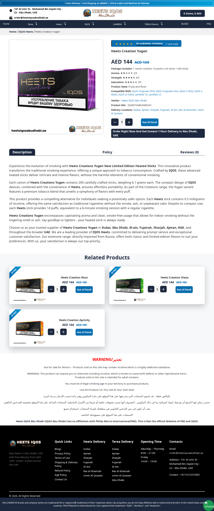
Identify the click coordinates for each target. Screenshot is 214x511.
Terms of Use (62, 457)
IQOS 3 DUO (186, 91)
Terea (33, 24)
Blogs (58, 449)
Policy (107, 152)
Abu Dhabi (118, 480)
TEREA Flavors (154, 24)
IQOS (89, 24)
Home (6, 23)
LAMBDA (119, 24)
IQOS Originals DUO (143, 91)
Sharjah (154, 109)
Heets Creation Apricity (74, 320)
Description (22, 152)
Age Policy (61, 474)
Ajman (145, 109)
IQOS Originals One (167, 91)
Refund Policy (62, 470)
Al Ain (174, 109)
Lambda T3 (141, 94)
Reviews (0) (189, 152)
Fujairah (165, 109)
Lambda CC (155, 94)
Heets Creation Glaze (174, 277)
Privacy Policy (63, 453)
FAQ (209, 23)
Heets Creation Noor (74, 277)
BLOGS (184, 23)
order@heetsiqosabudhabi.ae (31, 17)
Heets (61, 24)
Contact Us (61, 479)
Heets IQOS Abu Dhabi (134, 100)
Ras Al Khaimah (187, 109)
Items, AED (192, 13)
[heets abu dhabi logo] (103, 13)
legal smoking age (93, 383)
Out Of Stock (149, 122)
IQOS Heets (26, 31)
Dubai (137, 109)
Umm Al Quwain (93, 475)
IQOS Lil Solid (126, 94)
